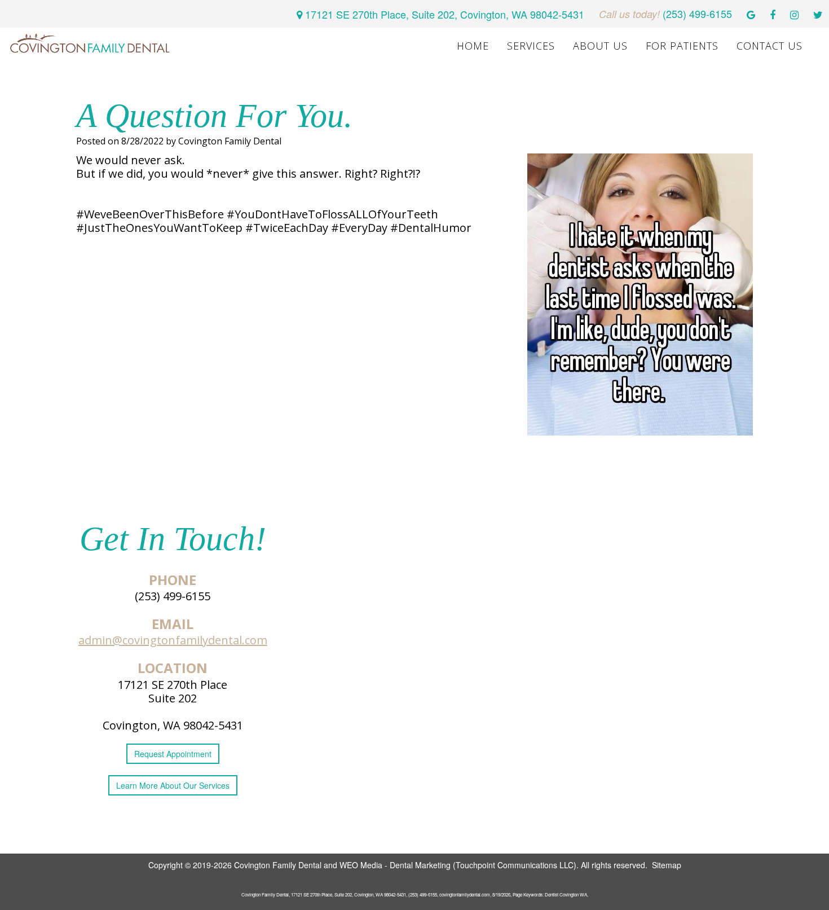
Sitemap (666, 865)
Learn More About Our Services (173, 785)
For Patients (682, 45)
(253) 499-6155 (172, 596)
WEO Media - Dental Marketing (395, 865)
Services (531, 45)
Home (473, 45)
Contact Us (769, 45)
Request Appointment (172, 753)
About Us (600, 45)
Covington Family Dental (277, 865)
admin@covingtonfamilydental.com (172, 640)
